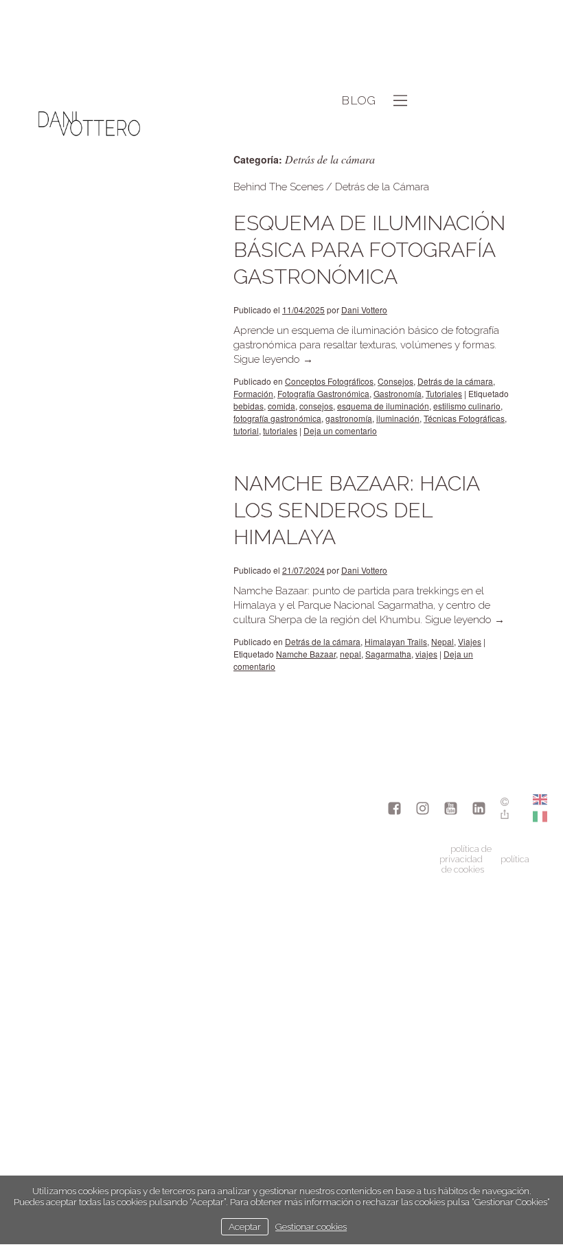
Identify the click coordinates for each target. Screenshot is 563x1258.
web (206, 205)
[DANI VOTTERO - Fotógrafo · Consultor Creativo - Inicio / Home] (89, 174)
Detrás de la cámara (455, 381)
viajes (426, 654)
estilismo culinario (467, 406)
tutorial (246, 430)
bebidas (248, 406)
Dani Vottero (364, 309)
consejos (316, 406)
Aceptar (245, 1226)
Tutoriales (444, 393)
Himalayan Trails (396, 641)
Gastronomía (398, 393)
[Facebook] (394, 810)
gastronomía (348, 418)
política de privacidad (465, 854)
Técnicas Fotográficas (464, 418)
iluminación (398, 418)
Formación (253, 393)
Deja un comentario (340, 430)
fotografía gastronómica (277, 418)
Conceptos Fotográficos (329, 381)
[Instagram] (422, 810)
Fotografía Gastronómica (323, 393)
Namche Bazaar (306, 654)
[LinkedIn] (479, 810)
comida (281, 406)
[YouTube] (450, 810)
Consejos (395, 381)
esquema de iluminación (383, 406)
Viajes (469, 641)
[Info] (504, 803)
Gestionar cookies (311, 1226)
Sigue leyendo (273, 359)
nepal (350, 654)
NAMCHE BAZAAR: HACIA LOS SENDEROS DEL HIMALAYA (356, 510)
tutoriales (280, 430)
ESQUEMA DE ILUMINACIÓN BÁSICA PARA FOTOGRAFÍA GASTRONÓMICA (369, 250)
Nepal (442, 641)
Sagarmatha (388, 654)
